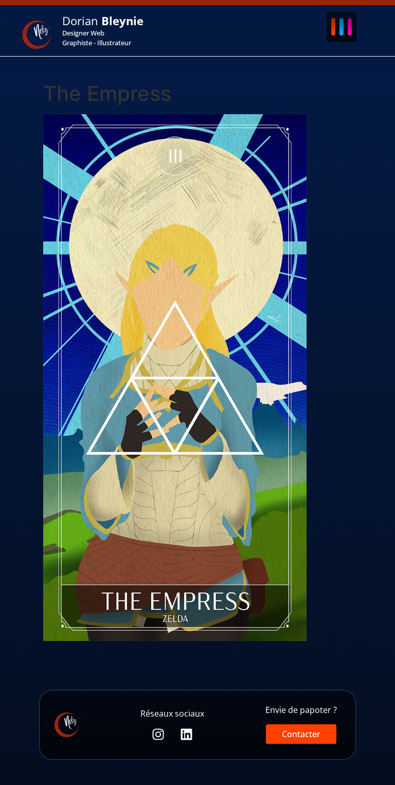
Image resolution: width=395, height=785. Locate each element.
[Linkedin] (186, 734)
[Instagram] (158, 734)
